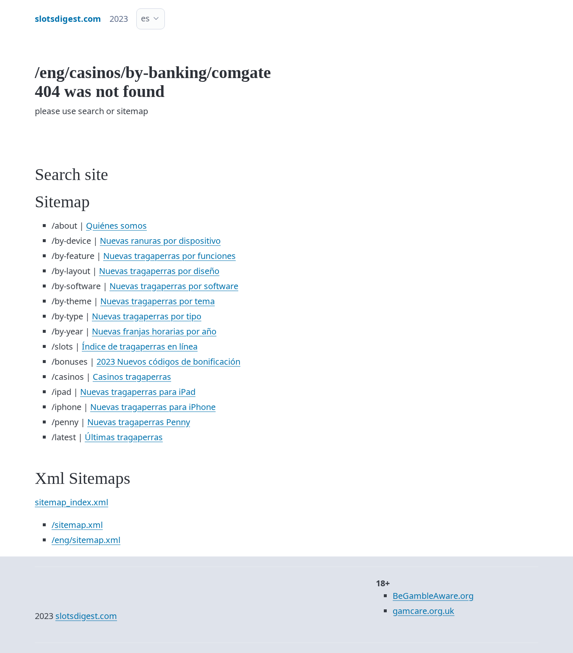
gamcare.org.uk (423, 610)
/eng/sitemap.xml (86, 540)
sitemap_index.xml (71, 502)
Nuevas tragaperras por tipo (146, 316)
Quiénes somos (116, 225)
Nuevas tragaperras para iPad (137, 391)
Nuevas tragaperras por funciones (169, 255)
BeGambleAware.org (433, 595)
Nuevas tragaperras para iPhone (153, 407)
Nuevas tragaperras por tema (157, 301)
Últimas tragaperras (124, 437)
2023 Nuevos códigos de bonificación (168, 361)
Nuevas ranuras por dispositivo (160, 240)
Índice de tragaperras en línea (140, 346)
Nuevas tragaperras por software (173, 286)
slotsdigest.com (86, 616)
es (145, 18)
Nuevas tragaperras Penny (138, 422)
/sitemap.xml (77, 524)
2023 (118, 18)
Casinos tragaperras (132, 376)
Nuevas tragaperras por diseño (159, 271)
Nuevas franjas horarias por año (154, 331)
